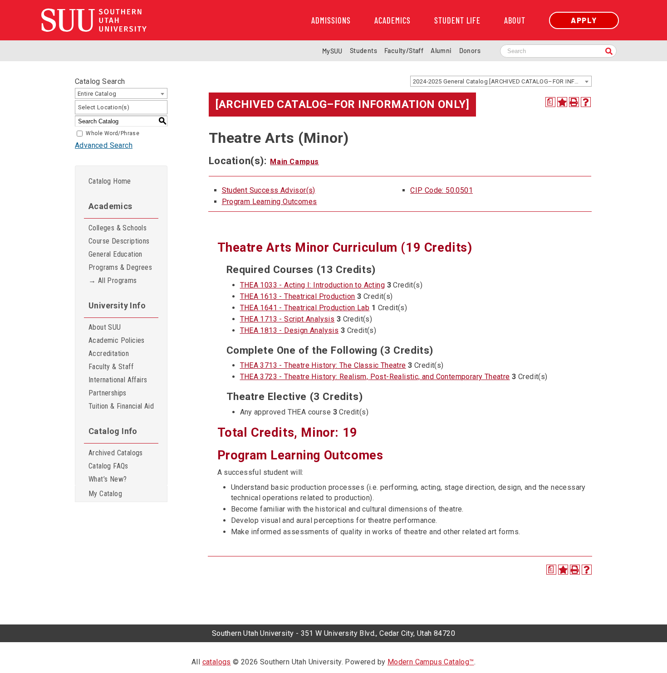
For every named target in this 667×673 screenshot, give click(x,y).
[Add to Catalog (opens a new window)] (562, 102)
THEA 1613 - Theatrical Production (297, 296)
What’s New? (107, 479)
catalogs (216, 662)
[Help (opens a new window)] (586, 102)
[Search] (609, 51)
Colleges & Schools (117, 228)
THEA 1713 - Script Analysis (287, 319)
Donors (470, 50)
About (514, 20)
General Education (115, 254)
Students (363, 50)
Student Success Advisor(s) (268, 190)
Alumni (441, 50)
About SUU (104, 327)
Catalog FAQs (108, 466)
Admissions (331, 20)
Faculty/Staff (403, 50)
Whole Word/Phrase (112, 133)
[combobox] (501, 81)
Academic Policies (116, 340)
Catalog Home (109, 181)
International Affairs (117, 380)
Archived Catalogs (115, 453)
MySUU (332, 51)
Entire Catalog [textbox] (97, 93)
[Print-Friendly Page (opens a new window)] (574, 102)
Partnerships (107, 393)
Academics (392, 20)
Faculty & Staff (110, 366)
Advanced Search (103, 145)
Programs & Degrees (120, 267)
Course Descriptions (119, 241)
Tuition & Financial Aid (121, 406)
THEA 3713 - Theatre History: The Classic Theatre (323, 365)
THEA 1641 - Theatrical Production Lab (305, 307)
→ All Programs (112, 280)
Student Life (457, 20)
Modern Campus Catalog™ (430, 662)
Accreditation (108, 353)
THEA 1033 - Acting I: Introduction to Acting (312, 285)
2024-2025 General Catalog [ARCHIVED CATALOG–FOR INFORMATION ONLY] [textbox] (502, 81)
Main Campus (294, 161)
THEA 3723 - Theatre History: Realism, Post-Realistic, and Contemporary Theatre (375, 376)
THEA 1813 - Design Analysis (289, 330)
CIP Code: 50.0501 (441, 190)
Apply (584, 20)
